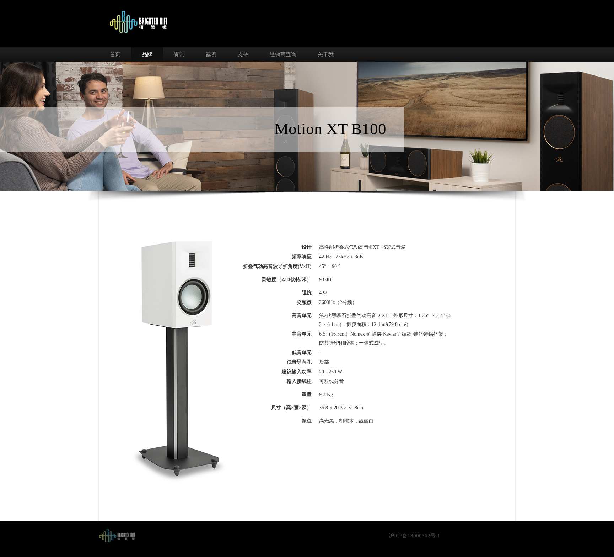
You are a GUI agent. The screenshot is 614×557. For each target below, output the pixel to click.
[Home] (117, 535)
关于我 (326, 54)
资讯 (179, 54)
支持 (243, 54)
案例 (211, 54)
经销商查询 (283, 54)
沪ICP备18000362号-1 (414, 535)
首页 (115, 54)
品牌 (147, 54)
